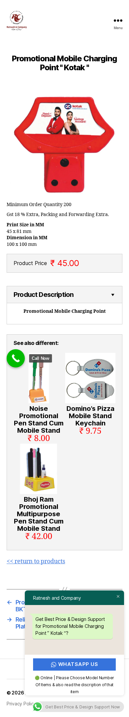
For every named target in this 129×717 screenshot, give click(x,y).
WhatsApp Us (78, 664)
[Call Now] (16, 358)
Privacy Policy (21, 703)
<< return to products (36, 561)
